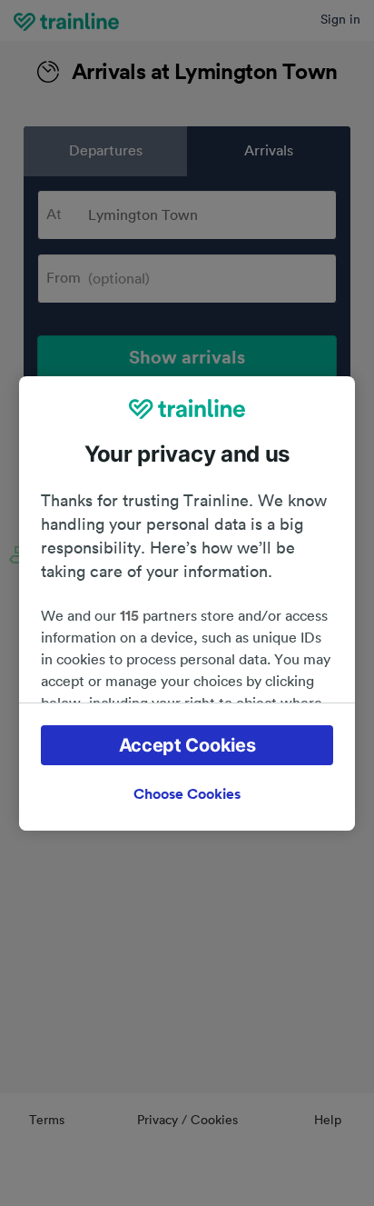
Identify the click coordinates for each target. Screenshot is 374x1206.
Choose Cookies (187, 794)
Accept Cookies (187, 745)
